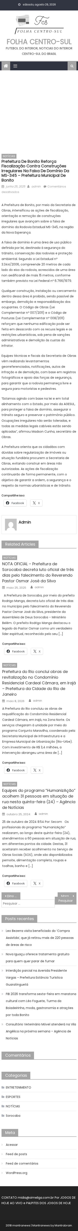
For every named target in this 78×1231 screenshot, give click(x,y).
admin (36, 186)
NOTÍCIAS (9, 156)
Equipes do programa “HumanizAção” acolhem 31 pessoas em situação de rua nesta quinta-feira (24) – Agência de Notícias (38, 799)
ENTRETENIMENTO (18, 1087)
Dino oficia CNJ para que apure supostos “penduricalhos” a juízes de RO (13, 896)
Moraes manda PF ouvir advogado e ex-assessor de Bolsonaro (68, 896)
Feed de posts (16, 1154)
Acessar (12, 1145)
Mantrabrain (63, 1225)
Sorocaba (13, 1115)
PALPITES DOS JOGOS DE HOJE (48, 1203)
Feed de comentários (22, 1163)
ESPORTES (13, 1097)
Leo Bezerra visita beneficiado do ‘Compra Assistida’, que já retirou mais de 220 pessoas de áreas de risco (40, 938)
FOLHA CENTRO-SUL (39, 42)
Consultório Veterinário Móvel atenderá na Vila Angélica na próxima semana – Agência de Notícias (41, 1031)
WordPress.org (16, 1173)
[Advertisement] (39, 112)
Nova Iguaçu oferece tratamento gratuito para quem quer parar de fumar (38, 957)
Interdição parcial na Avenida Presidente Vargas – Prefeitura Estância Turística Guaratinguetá (36, 977)
